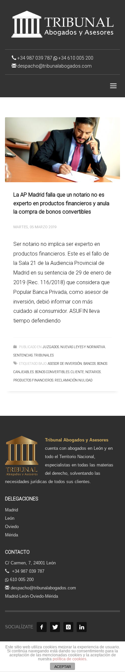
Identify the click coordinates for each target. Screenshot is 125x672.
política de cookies (69, 659)
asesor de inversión (65, 363)
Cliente (77, 372)
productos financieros (33, 380)
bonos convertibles (52, 372)
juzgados (50, 347)
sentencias (23, 355)
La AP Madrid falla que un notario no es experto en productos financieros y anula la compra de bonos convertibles (61, 203)
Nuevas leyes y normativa (82, 347)
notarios (93, 372)
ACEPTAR (62, 667)
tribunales (44, 355)
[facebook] (42, 627)
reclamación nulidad (73, 380)
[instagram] (68, 627)
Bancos (89, 363)
